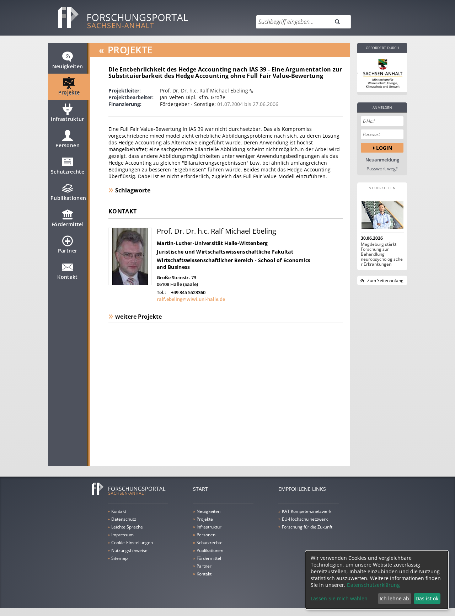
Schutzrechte (67, 171)
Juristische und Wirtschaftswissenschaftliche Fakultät (225, 251)
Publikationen (68, 198)
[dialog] (377, 580)
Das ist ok (427, 598)
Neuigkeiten (67, 66)
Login (384, 147)
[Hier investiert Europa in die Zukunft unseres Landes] (382, 72)
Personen (67, 145)
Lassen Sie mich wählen (339, 598)
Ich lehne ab (394, 598)
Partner (67, 250)
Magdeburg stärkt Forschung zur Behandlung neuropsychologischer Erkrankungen (382, 254)
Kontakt (67, 277)
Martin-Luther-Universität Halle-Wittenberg (212, 243)
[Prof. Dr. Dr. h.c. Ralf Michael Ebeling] (130, 283)
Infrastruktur (67, 119)
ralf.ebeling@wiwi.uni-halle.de (191, 299)
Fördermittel (68, 224)
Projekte (69, 92)
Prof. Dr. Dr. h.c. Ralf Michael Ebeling (205, 90)
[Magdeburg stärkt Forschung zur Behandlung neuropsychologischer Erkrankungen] (382, 215)
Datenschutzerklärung (373, 585)
